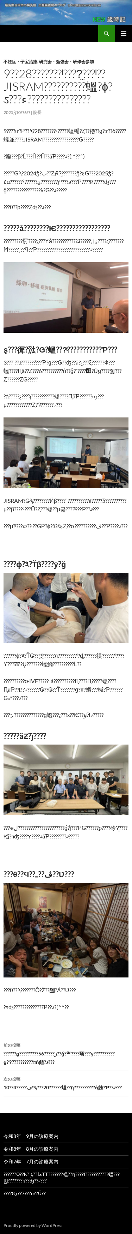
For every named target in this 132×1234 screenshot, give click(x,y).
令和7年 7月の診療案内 (31, 1161)
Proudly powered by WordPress (33, 1225)
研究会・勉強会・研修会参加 (66, 61)
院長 (37, 112)
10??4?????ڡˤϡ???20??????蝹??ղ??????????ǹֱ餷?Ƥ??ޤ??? (63, 1083)
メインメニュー (123, 33)
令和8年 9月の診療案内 (31, 1136)
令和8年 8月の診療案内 (31, 1149)
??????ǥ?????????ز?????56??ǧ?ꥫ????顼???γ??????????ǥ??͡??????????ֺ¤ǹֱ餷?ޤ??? (59, 1053)
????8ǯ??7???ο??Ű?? (25, 1193)
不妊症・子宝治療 (20, 61)
